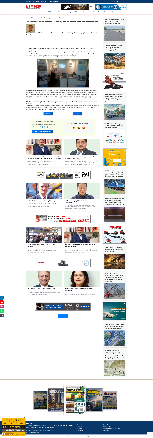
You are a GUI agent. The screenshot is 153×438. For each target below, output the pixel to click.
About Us (79, 425)
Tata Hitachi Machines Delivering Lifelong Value (43, 201)
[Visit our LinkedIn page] (114, 1)
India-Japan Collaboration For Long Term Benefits (41, 245)
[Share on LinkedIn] (42, 127)
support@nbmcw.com (33, 432)
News (89, 12)
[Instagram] (2, 306)
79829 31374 (39, 430)
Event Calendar (97, 12)
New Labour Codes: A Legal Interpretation (41, 289)
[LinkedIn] (2, 298)
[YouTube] (2, 302)
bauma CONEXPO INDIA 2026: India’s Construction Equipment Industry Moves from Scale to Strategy (44, 158)
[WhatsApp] (2, 311)
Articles (76, 12)
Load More (63, 316)
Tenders (106, 12)
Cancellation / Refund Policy (111, 429)
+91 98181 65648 (32, 430)
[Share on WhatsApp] (47, 127)
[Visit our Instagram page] (123, 1)
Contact (29, 1)
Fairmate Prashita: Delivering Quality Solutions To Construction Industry (81, 158)
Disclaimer (106, 431)
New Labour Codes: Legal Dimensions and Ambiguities (79, 289)
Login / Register (53, 1)
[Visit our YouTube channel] (120, 1)
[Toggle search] (112, 12)
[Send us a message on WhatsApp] (126, 1)
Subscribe (44, 1)
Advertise (36, 1)
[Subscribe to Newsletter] (2, 315)
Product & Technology (65, 12)
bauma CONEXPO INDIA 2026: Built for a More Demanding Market (80, 245)
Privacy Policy (107, 427)
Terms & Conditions (109, 425)
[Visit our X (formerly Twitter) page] (117, 1)
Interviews (83, 12)
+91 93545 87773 (49, 430)
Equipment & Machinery (49, 12)
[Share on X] (45, 127)
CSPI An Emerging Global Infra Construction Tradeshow (79, 202)
